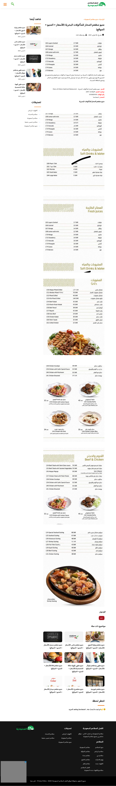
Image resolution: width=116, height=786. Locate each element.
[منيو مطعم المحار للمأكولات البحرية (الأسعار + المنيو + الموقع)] (73, 55)
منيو (101, 618)
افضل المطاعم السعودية (85, 769)
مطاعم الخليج (85, 759)
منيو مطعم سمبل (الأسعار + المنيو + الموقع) (53, 647)
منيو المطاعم (99, 747)
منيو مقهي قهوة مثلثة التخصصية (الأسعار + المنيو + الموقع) (75, 668)
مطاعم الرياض (98, 751)
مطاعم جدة (86, 755)
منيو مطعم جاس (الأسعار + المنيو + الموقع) (74, 647)
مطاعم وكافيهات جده (96, 770)
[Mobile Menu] (5, 4)
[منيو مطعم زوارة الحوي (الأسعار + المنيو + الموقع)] (33, 30)
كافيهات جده (99, 764)
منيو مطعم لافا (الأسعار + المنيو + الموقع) (53, 667)
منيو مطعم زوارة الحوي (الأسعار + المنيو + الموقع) (95, 647)
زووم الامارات (99, 759)
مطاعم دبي (100, 755)
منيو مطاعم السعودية (30, 126)
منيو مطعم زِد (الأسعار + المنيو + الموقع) (74, 691)
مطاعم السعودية (32, 118)
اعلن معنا (33, 781)
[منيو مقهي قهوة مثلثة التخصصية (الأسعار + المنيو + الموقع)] (33, 87)
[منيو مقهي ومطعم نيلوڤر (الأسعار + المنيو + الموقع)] (33, 73)
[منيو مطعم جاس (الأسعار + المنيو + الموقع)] (33, 44)
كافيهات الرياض (32, 110)
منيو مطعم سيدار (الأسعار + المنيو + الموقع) (53, 691)
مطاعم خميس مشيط (31, 122)
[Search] (12, 4)
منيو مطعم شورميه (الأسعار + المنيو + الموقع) (95, 691)
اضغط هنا (96, 97)
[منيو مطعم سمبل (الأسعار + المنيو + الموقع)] (33, 59)
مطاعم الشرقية (85, 751)
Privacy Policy (42, 781)
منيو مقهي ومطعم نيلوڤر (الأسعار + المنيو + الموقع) (95, 667)
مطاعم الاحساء (32, 114)
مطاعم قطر (86, 764)
